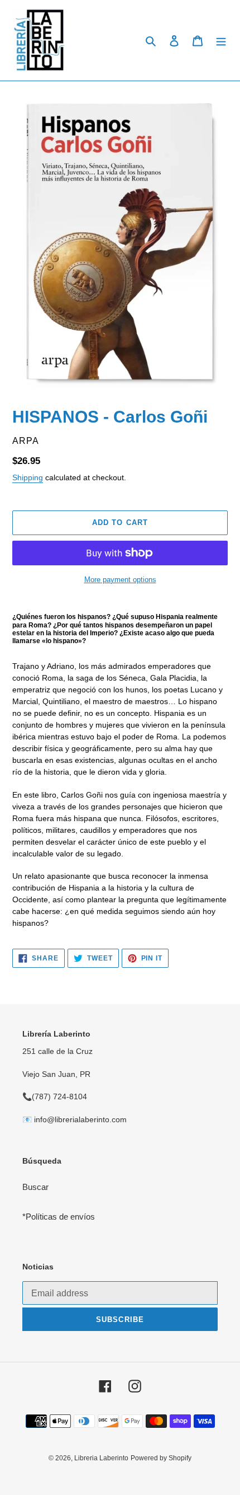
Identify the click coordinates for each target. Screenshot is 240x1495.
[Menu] (221, 41)
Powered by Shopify (161, 1458)
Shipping (27, 477)
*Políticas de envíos (58, 1216)
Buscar (35, 1187)
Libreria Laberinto (101, 1458)
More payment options (120, 579)
